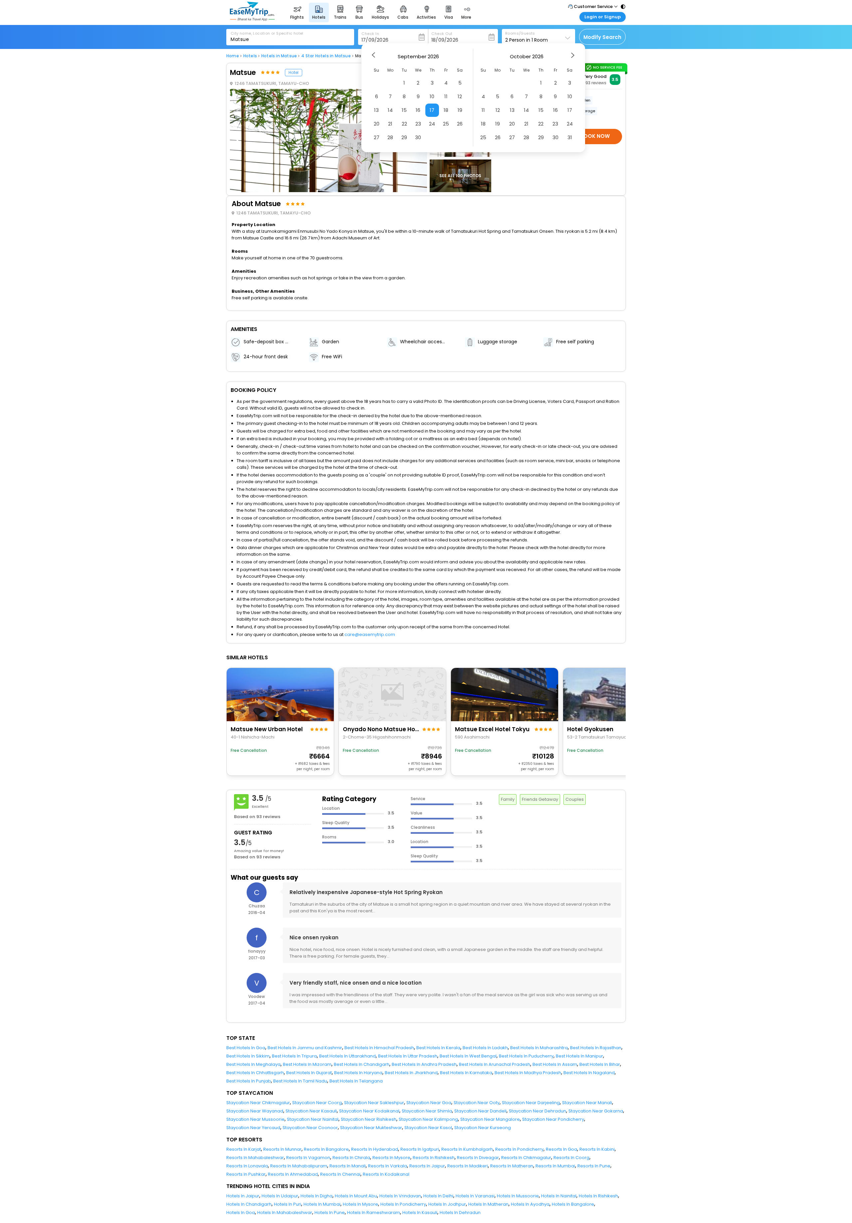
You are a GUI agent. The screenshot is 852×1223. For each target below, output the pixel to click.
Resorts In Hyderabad (374, 1149)
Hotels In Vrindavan (400, 1196)
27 (376, 137)
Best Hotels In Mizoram (307, 1064)
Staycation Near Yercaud (253, 1127)
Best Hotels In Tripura (294, 1056)
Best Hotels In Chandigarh (361, 1064)
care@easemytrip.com (369, 634)
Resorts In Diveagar (478, 1157)
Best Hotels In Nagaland (589, 1073)
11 (446, 96)
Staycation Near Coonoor (310, 1127)
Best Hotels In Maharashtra (539, 1048)
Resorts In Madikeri (467, 1166)
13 (376, 110)
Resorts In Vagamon (308, 1157)
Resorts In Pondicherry (519, 1149)
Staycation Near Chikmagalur (258, 1102)
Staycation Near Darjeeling (531, 1102)
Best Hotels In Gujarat (309, 1073)
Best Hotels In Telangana (356, 1081)
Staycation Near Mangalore (490, 1119)
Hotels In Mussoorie (518, 1196)
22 (404, 123)
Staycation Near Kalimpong (428, 1119)
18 (446, 110)
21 (390, 123)
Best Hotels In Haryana (358, 1073)
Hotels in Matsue (279, 56)
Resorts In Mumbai (555, 1166)
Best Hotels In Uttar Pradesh (407, 1056)
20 (376, 123)
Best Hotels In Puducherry (526, 1056)
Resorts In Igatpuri (419, 1149)
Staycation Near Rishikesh (368, 1119)
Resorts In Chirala (351, 1157)
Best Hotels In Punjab (248, 1081)
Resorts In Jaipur (427, 1166)
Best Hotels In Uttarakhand (347, 1056)
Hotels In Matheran (488, 1204)
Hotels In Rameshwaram (373, 1212)
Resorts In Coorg (571, 1157)
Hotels (250, 56)
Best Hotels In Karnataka (466, 1073)
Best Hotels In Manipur (579, 1056)
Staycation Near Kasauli (311, 1111)
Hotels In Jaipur (242, 1196)
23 (418, 123)
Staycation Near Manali (587, 1102)
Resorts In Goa (561, 1149)
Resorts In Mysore (391, 1157)
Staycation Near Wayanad (254, 1111)
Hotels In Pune (330, 1212)
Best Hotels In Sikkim (248, 1056)
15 (404, 110)
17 (432, 110)
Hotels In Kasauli (419, 1212)
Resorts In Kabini (597, 1149)
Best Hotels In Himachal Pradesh (379, 1048)
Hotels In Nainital (558, 1196)
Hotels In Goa (240, 1212)
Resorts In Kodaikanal (386, 1174)
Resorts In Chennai (340, 1174)
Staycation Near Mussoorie (255, 1119)
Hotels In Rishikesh (598, 1196)
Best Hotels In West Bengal (468, 1056)
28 (390, 137)
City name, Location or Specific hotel (267, 33)
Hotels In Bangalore (573, 1204)
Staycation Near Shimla (427, 1111)
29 (404, 137)
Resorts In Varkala (387, 1166)
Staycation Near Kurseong (482, 1127)
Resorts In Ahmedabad (293, 1174)
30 (418, 137)
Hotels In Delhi (438, 1196)
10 (432, 96)
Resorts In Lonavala (247, 1166)
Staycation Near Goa (428, 1102)
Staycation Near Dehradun (537, 1111)
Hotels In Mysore (360, 1204)
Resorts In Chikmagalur (526, 1157)
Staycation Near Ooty (477, 1102)
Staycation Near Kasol (428, 1127)
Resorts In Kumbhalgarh (467, 1149)
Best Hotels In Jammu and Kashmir (305, 1048)
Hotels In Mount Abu (356, 1196)
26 (460, 123)
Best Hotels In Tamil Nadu (300, 1081)
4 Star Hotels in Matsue (326, 56)
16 (418, 110)
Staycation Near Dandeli (480, 1111)
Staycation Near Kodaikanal (369, 1111)
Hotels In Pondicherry (403, 1204)
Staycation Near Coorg (317, 1102)
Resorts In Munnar (282, 1149)
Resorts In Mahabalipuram (298, 1166)
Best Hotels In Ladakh (485, 1048)
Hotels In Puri (287, 1204)
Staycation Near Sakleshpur (374, 1102)
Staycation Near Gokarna (595, 1111)
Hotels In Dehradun (460, 1212)
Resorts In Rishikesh (434, 1157)
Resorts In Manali (347, 1166)
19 (460, 110)
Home (232, 56)
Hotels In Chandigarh (249, 1204)
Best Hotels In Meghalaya (253, 1064)
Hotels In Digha (316, 1196)
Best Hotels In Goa (245, 1048)
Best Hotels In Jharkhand (411, 1073)
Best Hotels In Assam (554, 1064)
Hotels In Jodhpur (447, 1204)
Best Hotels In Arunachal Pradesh (494, 1064)
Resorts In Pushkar (246, 1174)
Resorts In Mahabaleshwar (255, 1157)
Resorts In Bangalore (326, 1149)
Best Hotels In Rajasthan (595, 1048)
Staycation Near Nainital (312, 1119)
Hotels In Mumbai (322, 1204)
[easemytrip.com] (252, 19)
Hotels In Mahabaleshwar (284, 1212)
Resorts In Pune (593, 1166)
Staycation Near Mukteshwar (371, 1127)
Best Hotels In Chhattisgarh (255, 1073)
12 (460, 96)
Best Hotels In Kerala (438, 1048)
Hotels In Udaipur (280, 1196)
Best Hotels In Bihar (599, 1064)
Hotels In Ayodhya (530, 1204)
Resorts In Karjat (243, 1149)
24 (432, 123)
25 (446, 123)
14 (390, 110)
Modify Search (602, 37)
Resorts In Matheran (511, 1166)
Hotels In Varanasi (475, 1196)
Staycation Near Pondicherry (553, 1119)
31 (569, 137)
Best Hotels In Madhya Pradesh (528, 1073)
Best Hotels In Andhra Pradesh (424, 1064)
